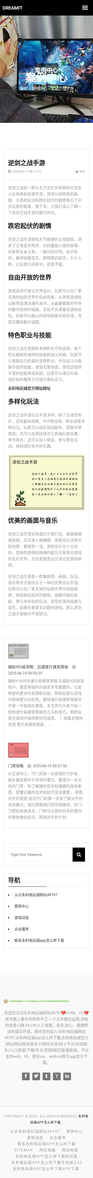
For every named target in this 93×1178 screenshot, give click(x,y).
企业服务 (21, 929)
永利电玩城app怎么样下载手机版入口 (46, 1162)
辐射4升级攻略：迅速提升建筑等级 (38, 667)
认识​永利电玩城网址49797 (35, 895)
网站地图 (47, 1150)
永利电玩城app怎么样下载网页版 (47, 1156)
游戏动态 (21, 918)
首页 (23, 88)
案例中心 (21, 906)
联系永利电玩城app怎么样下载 (39, 940)
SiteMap (23, 1150)
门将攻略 (16, 766)
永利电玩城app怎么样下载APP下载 (46, 1169)
